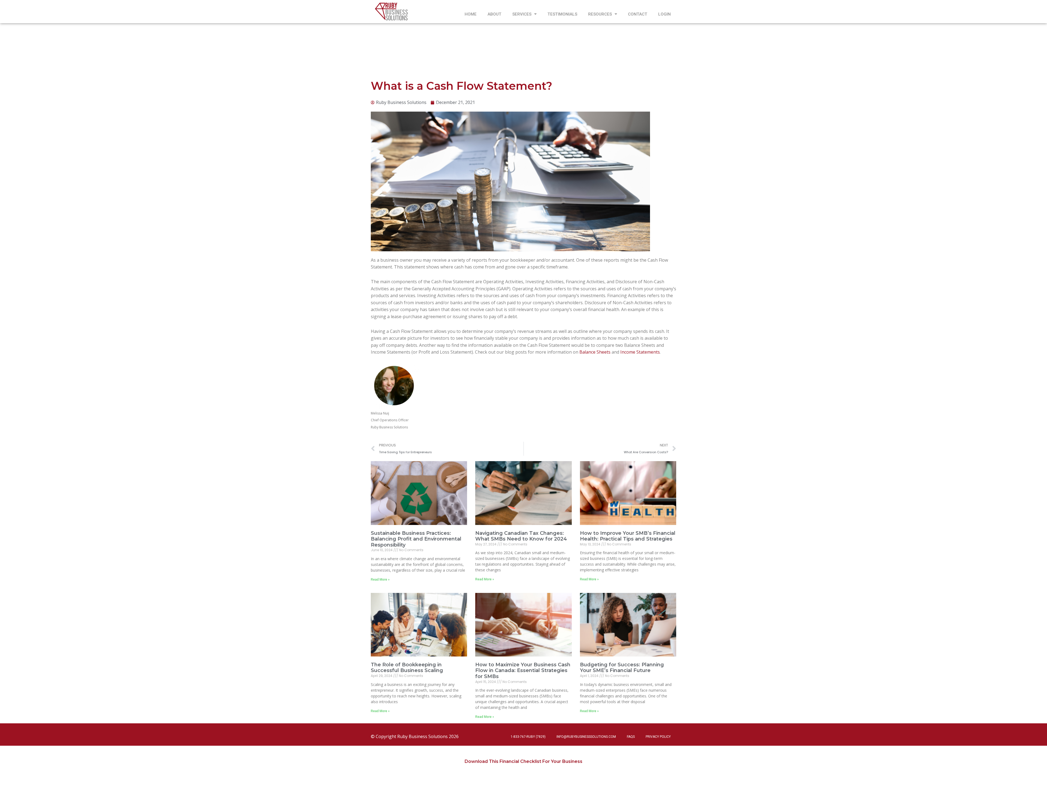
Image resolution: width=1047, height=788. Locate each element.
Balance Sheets (594, 352)
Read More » (380, 579)
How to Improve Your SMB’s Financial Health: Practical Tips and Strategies (627, 536)
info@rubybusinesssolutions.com (586, 737)
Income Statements (640, 352)
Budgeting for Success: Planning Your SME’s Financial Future (622, 668)
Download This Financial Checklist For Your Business (523, 761)
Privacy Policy (658, 737)
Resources (600, 14)
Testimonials (562, 14)
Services (521, 14)
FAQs (631, 737)
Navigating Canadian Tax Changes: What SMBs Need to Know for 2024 (521, 536)
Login (664, 14)
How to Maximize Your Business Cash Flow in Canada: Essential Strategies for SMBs (522, 670)
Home (471, 14)
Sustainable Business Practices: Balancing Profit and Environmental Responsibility (416, 539)
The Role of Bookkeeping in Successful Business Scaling (407, 668)
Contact (637, 14)
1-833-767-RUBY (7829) (528, 737)
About (494, 14)
